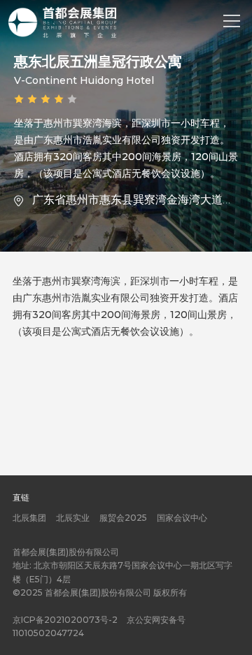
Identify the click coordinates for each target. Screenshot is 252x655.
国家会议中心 (182, 517)
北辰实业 (73, 517)
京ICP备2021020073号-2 (65, 619)
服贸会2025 (123, 517)
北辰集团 (29, 517)
